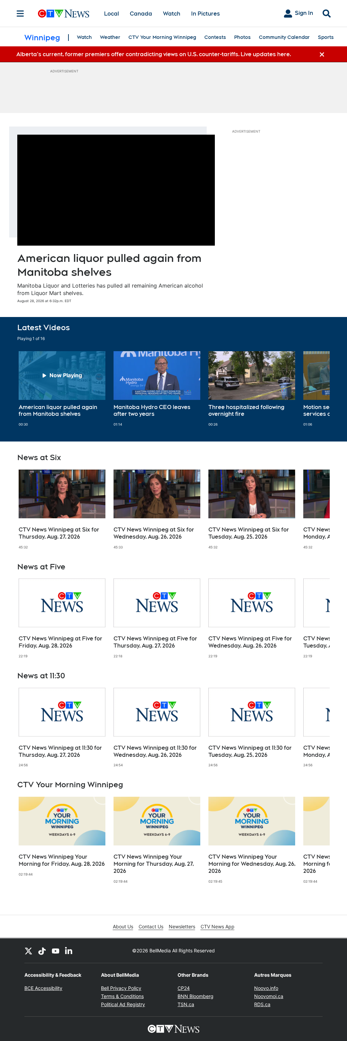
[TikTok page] (42, 951)
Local (111, 13)
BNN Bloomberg (195, 996)
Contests (215, 37)
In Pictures (205, 13)
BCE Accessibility (43, 988)
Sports (326, 37)
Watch (171, 13)
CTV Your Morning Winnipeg (162, 37)
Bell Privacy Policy (121, 988)
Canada (141, 13)
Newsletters (182, 926)
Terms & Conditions (122, 996)
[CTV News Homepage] (63, 13)
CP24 (184, 988)
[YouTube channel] (56, 951)
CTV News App (217, 926)
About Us (123, 926)
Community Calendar (284, 37)
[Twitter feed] (28, 951)
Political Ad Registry (123, 1004)
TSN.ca (186, 1004)
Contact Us (151, 926)
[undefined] (62, 389)
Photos (242, 37)
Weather (110, 37)
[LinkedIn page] (69, 951)
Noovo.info (266, 988)
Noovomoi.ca (268, 996)
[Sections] (20, 13)
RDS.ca (262, 1004)
